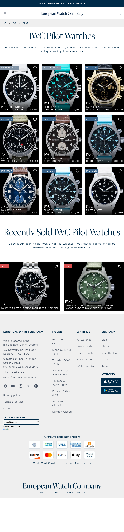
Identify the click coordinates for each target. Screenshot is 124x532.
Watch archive (86, 366)
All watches (84, 340)
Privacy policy (12, 395)
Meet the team (110, 353)
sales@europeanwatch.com (20, 377)
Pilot (25, 23)
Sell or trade (84, 359)
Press (104, 366)
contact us (76, 51)
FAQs (6, 408)
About (105, 346)
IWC (14, 23)
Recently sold (85, 353)
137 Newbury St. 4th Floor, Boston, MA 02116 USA (19, 352)
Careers (106, 359)
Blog (104, 340)
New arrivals (84, 346)
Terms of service (13, 402)
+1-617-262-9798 (13, 372)
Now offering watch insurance (62, 3)
